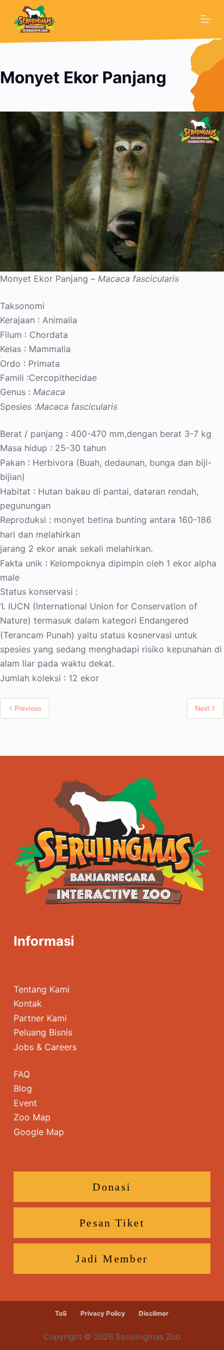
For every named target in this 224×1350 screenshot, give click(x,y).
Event (25, 1103)
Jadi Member (112, 1259)
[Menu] (205, 19)
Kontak (28, 1003)
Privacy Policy (102, 1313)
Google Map (39, 1131)
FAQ (22, 1074)
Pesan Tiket (112, 1223)
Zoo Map (32, 1117)
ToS (61, 1313)
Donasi (111, 1187)
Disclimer (154, 1313)
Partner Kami (40, 1018)
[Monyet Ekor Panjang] (112, 190)
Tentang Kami (42, 989)
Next (203, 708)
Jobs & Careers (45, 1046)
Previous (27, 708)
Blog (23, 1088)
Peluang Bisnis (43, 1032)
